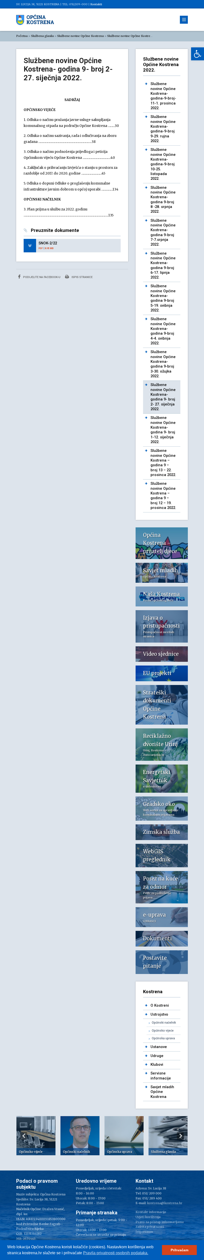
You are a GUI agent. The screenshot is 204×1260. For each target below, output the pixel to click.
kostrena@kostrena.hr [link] (164, 1203)
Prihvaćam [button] (179, 1250)
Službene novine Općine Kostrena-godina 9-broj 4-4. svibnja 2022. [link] (163, 331)
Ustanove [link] (159, 1047)
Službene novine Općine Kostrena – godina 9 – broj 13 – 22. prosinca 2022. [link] (163, 462)
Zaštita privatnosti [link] (150, 1227)
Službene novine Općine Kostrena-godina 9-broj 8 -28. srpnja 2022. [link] (163, 199)
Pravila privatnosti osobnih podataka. (115, 1253)
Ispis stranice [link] (82, 277)
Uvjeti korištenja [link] (148, 1217)
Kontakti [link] (96, 4)
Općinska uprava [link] (163, 1038)
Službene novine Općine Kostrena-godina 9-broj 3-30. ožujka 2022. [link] (163, 364)
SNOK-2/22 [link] (48, 243)
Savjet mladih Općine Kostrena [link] (162, 1092)
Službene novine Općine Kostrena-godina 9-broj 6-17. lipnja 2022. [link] (163, 265)
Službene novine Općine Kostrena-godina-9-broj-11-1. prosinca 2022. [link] (163, 96)
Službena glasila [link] (42, 36)
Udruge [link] (157, 1056)
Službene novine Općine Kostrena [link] (80, 36)
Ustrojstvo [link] (159, 1014)
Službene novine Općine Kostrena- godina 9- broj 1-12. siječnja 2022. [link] (163, 429)
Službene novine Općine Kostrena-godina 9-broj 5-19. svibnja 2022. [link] (163, 298)
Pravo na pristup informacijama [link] (160, 1222)
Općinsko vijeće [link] (163, 1030)
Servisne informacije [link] (161, 1075)
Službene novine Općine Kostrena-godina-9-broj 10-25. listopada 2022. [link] (163, 164)
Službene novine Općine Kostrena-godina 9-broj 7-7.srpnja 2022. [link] (163, 232)
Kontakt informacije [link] (151, 1212)
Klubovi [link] (157, 1064)
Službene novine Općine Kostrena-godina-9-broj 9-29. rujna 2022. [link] (163, 128)
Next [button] (180, 1136)
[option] (35, 1135)
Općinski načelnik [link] (164, 1022)
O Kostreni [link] (160, 1005)
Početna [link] (22, 36)
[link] (197, 53)
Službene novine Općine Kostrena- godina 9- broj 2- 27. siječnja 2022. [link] (163, 397)
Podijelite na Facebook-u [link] (41, 277)
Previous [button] (23, 1136)
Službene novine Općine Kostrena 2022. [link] (134, 36)
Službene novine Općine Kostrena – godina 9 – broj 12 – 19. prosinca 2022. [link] (163, 495)
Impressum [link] (144, 1232)
